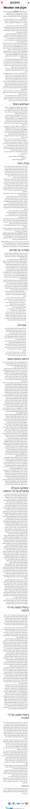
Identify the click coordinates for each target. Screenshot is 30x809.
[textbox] (15, 402)
